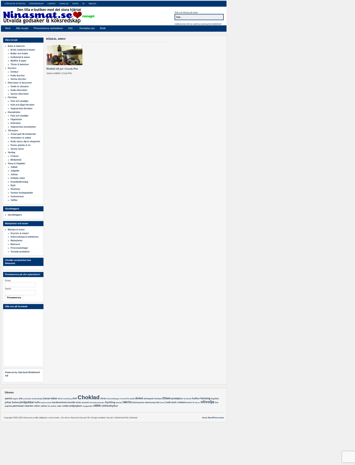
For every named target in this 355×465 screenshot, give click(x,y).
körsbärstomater (97, 402)
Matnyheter (17, 240)
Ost (216, 402)
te (49, 406)
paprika (8, 406)
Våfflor (14, 200)
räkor (37, 406)
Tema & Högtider (16, 163)
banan (46, 398)
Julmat (14, 174)
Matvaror (15, 244)
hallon (196, 398)
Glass (166, 398)
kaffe (37, 402)
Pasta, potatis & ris (21, 145)
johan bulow (12, 402)
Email (8, 280)
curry (132, 398)
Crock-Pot (124, 399)
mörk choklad (178, 402)
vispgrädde (87, 406)
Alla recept (22, 28)
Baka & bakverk (16, 46)
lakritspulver (138, 402)
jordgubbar (27, 402)
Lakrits (51, 4)
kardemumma (59, 402)
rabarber (29, 406)
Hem (8, 28)
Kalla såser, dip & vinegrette (25, 141)
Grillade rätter (18, 178)
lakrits (127, 402)
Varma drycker (18, 79)
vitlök (97, 405)
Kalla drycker (18, 75)
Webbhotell (119, 417)
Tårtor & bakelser (20, 64)
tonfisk (53, 406)
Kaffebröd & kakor (20, 57)
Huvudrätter (14, 112)
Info (69, 29)
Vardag (11, 152)
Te (83, 4)
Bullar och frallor (19, 53)
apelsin (8, 398)
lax (158, 402)
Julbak (14, 167)
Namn (8, 288)
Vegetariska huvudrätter (23, 127)
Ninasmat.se (29, 417)
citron (103, 398)
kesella (71, 402)
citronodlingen (113, 399)
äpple (15, 399)
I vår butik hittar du (14, 4)
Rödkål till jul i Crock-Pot (62, 68)
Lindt (167, 402)
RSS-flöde (215, 28)
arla (20, 398)
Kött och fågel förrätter (23, 105)
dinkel (139, 398)
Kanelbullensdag (19, 182)
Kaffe (75, 4)
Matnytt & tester (16, 229)
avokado (27, 399)
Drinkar (14, 72)
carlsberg (67, 399)
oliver (197, 402)
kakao (43, 402)
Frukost (15, 156)
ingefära (215, 398)
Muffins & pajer (18, 60)
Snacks (92, 4)
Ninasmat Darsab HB (79, 417)
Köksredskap (36, 4)
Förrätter (12, 97)
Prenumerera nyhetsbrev (48, 28)
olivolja (207, 402)
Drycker (12, 68)
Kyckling (110, 402)
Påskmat (15, 189)
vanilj (65, 406)
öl (193, 402)
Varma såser (17, 149)
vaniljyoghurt (75, 406)
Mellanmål (16, 160)
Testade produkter (20, 251)
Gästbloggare (15, 215)
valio (59, 406)
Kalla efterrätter (19, 90)
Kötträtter (16, 123)
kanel (49, 402)
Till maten (13, 130)
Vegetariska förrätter (22, 108)
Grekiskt (187, 399)
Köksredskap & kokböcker (25, 237)
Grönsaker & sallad (21, 137)
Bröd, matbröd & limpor (23, 50)
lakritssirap (150, 402)
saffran (43, 406)
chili (74, 398)
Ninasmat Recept (48, 15)
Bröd (60, 399)
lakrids (119, 402)
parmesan (18, 405)
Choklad (63, 4)
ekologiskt (148, 398)
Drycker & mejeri (20, 233)
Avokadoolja (37, 399)
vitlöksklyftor (109, 405)
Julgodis (15, 170)
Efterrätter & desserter (20, 82)
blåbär (54, 398)
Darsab (109, 417)
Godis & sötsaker (20, 86)
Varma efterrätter (20, 94)
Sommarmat (17, 196)
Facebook (220, 28)
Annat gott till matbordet (23, 134)
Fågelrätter (16, 119)
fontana (158, 398)
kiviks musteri (82, 402)
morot (189, 402)
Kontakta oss (87, 28)
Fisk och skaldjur (19, 101)
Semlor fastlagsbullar (22, 192)
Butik (103, 28)
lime (162, 402)
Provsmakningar (19, 248)
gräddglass (177, 398)
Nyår (13, 185)
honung (205, 398)
